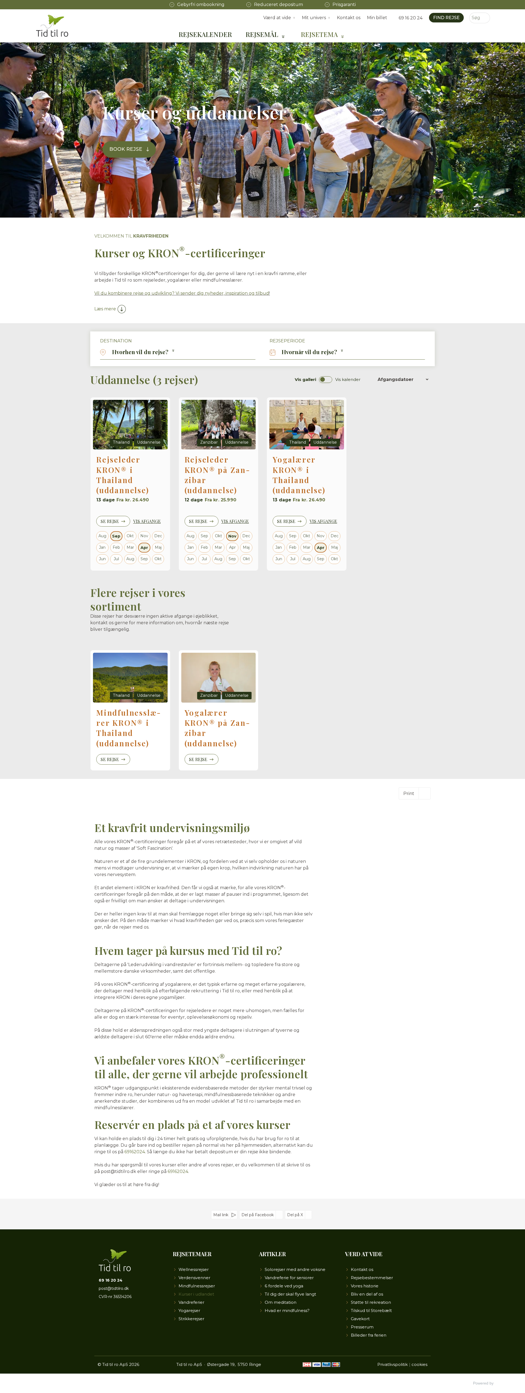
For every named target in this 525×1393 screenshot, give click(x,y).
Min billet (377, 17)
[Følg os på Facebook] (103, 1315)
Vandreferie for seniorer (289, 1277)
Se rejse (110, 521)
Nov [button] (232, 536)
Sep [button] (116, 536)
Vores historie (364, 1285)
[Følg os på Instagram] (121, 1315)
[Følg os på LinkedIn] (130, 1315)
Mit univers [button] (314, 17)
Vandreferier (191, 1302)
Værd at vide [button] (277, 17)
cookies (419, 1364)
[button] (178, 352)
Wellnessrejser (194, 1269)
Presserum (362, 1327)
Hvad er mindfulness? (287, 1310)
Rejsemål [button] (262, 34)
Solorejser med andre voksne (295, 1269)
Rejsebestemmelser (372, 1277)
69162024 (134, 1151)
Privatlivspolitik (392, 1364)
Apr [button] (144, 547)
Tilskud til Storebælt (371, 1310)
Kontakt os (348, 17)
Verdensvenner (194, 1277)
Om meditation (280, 1302)
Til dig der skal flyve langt (290, 1294)
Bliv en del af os (367, 1294)
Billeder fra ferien (368, 1335)
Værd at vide (364, 1254)
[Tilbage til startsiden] (52, 26)
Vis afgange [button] (147, 521)
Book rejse (125, 149)
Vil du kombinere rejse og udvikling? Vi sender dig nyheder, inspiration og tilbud (181, 293)
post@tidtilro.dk (114, 1288)
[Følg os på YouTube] (112, 1315)
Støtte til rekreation (371, 1302)
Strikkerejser (191, 1318)
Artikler (272, 1254)
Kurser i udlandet (196, 1294)
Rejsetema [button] (319, 34)
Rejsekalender (205, 34)
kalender (347, 379)
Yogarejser (189, 1310)
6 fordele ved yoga (284, 1285)
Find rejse (446, 17)
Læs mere (105, 308)
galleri (305, 379)
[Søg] (486, 18)
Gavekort (360, 1318)
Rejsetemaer (192, 1254)
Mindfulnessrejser (197, 1285)
